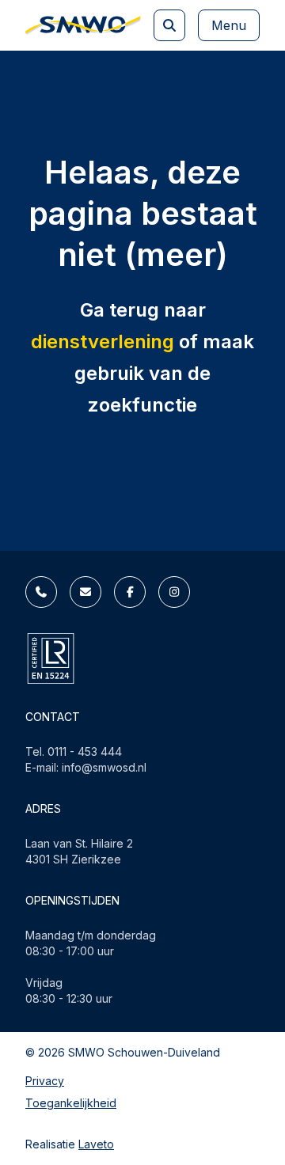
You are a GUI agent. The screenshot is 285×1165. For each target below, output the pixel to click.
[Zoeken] (169, 25)
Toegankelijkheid (70, 1103)
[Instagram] (174, 592)
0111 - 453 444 (85, 751)
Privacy (44, 1080)
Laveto (96, 1144)
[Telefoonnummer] (41, 592)
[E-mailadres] (85, 592)
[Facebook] (130, 592)
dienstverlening (102, 341)
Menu (228, 25)
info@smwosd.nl (104, 767)
